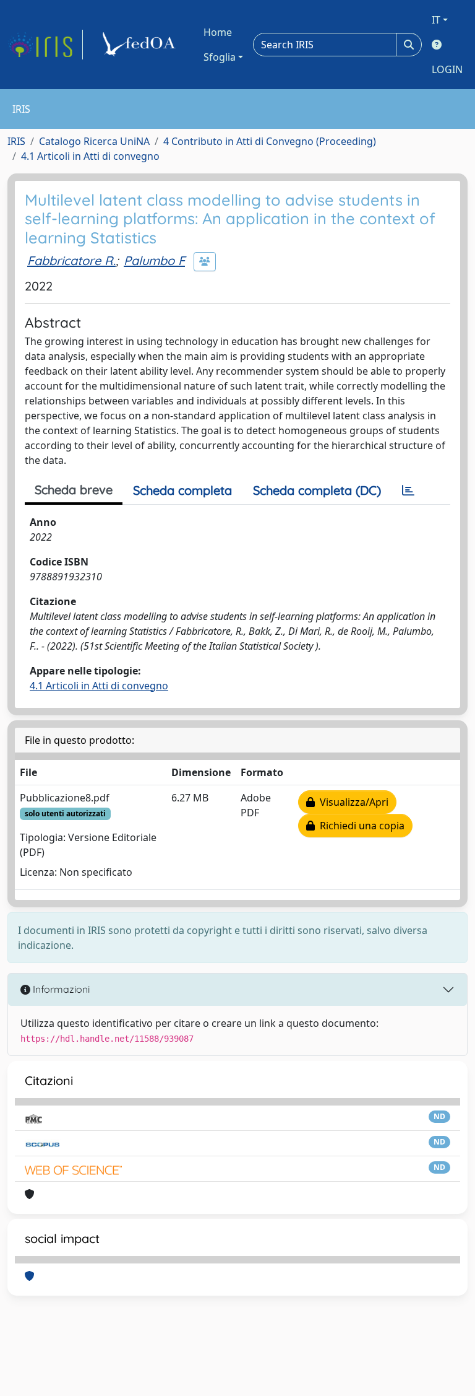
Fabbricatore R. (71, 260)
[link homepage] (45, 44)
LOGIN (447, 69)
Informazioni (60, 989)
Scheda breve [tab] (74, 489)
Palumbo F (154, 260)
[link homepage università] (141, 44)
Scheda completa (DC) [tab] (317, 490)
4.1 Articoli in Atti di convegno (90, 156)
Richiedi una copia (359, 825)
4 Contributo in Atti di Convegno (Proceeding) (269, 141)
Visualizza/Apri (351, 802)
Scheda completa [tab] (182, 490)
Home (217, 32)
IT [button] (436, 20)
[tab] (408, 491)
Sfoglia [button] (219, 57)
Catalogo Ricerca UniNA (94, 141)
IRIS (16, 141)
